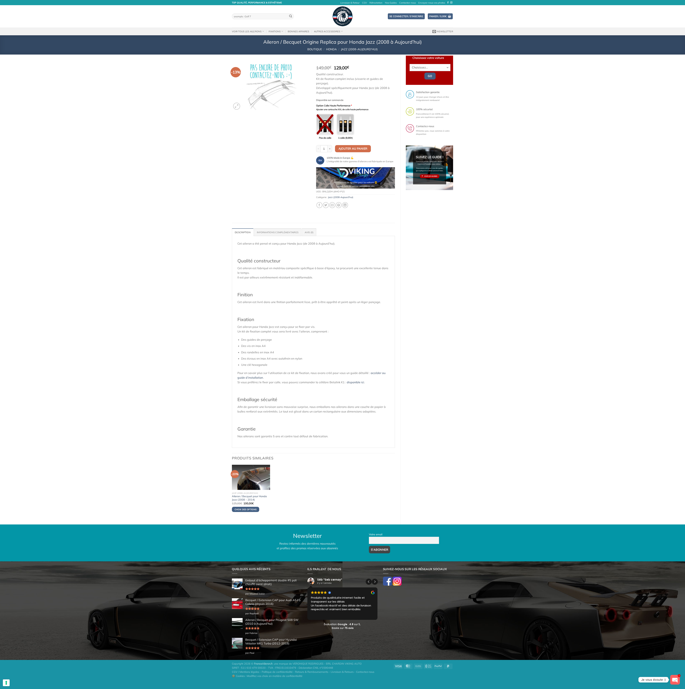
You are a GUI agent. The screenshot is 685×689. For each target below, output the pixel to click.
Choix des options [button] (246, 509)
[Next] (389, 179)
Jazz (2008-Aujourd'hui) (359, 49)
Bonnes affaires (298, 31)
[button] (374, 581)
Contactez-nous (407, 2)
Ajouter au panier (353, 148)
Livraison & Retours (342, 671)
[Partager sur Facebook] (319, 205)
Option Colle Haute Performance (334, 105)
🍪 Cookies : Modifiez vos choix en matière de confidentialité (267, 676)
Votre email (375, 534)
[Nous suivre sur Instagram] (451, 2)
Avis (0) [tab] (309, 232)
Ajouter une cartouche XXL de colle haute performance (342, 109)
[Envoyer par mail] (332, 205)
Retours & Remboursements (311, 671)
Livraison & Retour (350, 2)
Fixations (275, 31)
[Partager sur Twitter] (326, 205)
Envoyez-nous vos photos (431, 2)
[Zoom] (236, 106)
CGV (364, 2)
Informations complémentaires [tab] (277, 232)
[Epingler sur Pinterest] (339, 205)
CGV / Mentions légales (245, 671)
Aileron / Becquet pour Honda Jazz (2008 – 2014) (249, 498)
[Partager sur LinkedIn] (345, 205)
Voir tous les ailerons (247, 31)
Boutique (314, 49)
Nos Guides (391, 2)
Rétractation (375, 2)
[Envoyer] (291, 16)
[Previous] (322, 179)
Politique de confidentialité (277, 671)
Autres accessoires (327, 31)
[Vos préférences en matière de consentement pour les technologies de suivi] (6, 682)
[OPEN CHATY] (675, 680)
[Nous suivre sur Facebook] (448, 2)
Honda (331, 49)
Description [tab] (243, 232)
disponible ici (355, 382)
